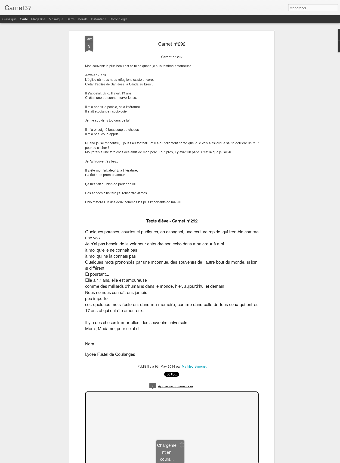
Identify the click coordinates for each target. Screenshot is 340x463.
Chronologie (118, 19)
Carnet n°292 (171, 43)
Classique (9, 19)
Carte (24, 19)
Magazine (38, 19)
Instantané (98, 19)
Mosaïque (56, 19)
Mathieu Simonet (194, 366)
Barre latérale (77, 19)
